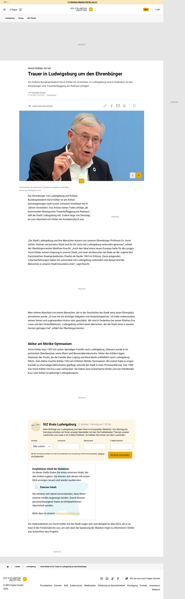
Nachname (88, 441)
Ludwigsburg (9, 18)
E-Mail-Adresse (116, 441)
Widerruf (156, 589)
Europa (20, 18)
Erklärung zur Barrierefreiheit (111, 585)
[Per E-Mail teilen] (118, 106)
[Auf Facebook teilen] (111, 106)
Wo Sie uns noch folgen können (145, 578)
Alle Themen (31, 18)
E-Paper (13, 9)
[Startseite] (7, 567)
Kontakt (143, 585)
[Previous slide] (132, 175)
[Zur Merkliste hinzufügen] (133, 106)
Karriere (58, 585)
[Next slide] (139, 175)
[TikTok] (112, 578)
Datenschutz (76, 585)
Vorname (61, 441)
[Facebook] (118, 578)
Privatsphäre (46, 585)
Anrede (34, 441)
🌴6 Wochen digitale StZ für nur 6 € (82, 2)
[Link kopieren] (105, 106)
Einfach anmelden (120, 455)
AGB (66, 585)
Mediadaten (90, 585)
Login (157, 9)
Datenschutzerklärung (67, 513)
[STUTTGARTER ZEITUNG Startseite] (82, 9)
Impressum (154, 585)
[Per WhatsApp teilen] (124, 106)
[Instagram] (102, 578)
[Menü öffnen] (4, 9)
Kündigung (132, 585)
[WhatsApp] (107, 578)
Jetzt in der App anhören (42, 106)
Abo (146, 9)
